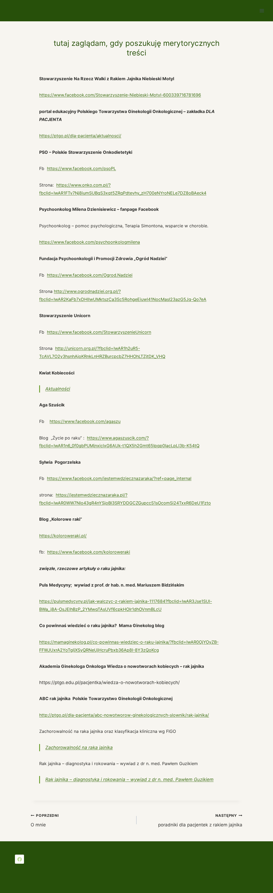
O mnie (45, 820)
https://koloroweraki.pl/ (63, 535)
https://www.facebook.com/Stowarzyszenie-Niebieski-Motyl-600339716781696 (120, 95)
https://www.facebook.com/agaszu (85, 421)
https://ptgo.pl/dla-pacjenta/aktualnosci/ (80, 135)
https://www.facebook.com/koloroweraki (88, 552)
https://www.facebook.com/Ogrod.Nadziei (90, 275)
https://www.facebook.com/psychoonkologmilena (89, 242)
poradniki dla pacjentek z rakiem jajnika (200, 820)
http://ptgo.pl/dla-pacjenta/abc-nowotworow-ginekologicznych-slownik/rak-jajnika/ (124, 715)
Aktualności (57, 388)
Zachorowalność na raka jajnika (79, 747)
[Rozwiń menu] (262, 10)
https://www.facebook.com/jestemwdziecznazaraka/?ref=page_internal (119, 478)
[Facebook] (19, 859)
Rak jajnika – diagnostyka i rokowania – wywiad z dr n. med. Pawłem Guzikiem (129, 779)
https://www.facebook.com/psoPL (81, 168)
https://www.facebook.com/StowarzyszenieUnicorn (99, 332)
